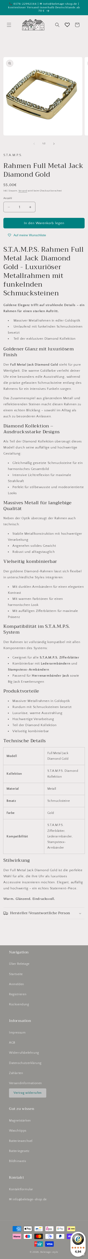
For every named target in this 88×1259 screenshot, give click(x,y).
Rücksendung (19, 1004)
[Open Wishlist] (67, 25)
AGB (12, 1043)
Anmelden (16, 984)
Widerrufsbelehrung (24, 1053)
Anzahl (7, 198)
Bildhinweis (17, 1161)
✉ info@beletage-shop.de (28, 1199)
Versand (23, 191)
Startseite (16, 974)
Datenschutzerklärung (25, 1063)
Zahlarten (16, 1073)
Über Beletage (19, 964)
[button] (9, 25)
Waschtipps (17, 1130)
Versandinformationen (25, 1083)
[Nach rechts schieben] (54, 144)
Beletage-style (49, 1252)
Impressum (17, 1032)
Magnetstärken (20, 1120)
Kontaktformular (21, 1189)
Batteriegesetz (19, 1151)
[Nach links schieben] (34, 144)
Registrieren (17, 994)
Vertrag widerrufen (28, 1093)
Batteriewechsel (20, 1141)
